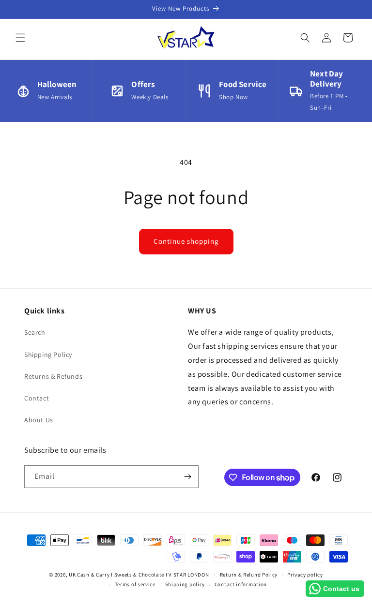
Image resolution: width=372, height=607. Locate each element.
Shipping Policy (48, 354)
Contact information (241, 584)
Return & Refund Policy (249, 574)
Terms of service (135, 584)
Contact (36, 398)
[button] (20, 37)
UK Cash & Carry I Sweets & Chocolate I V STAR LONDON (139, 574)
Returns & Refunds (53, 376)
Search (35, 332)
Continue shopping (186, 241)
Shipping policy (185, 584)
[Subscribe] (187, 476)
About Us (38, 419)
